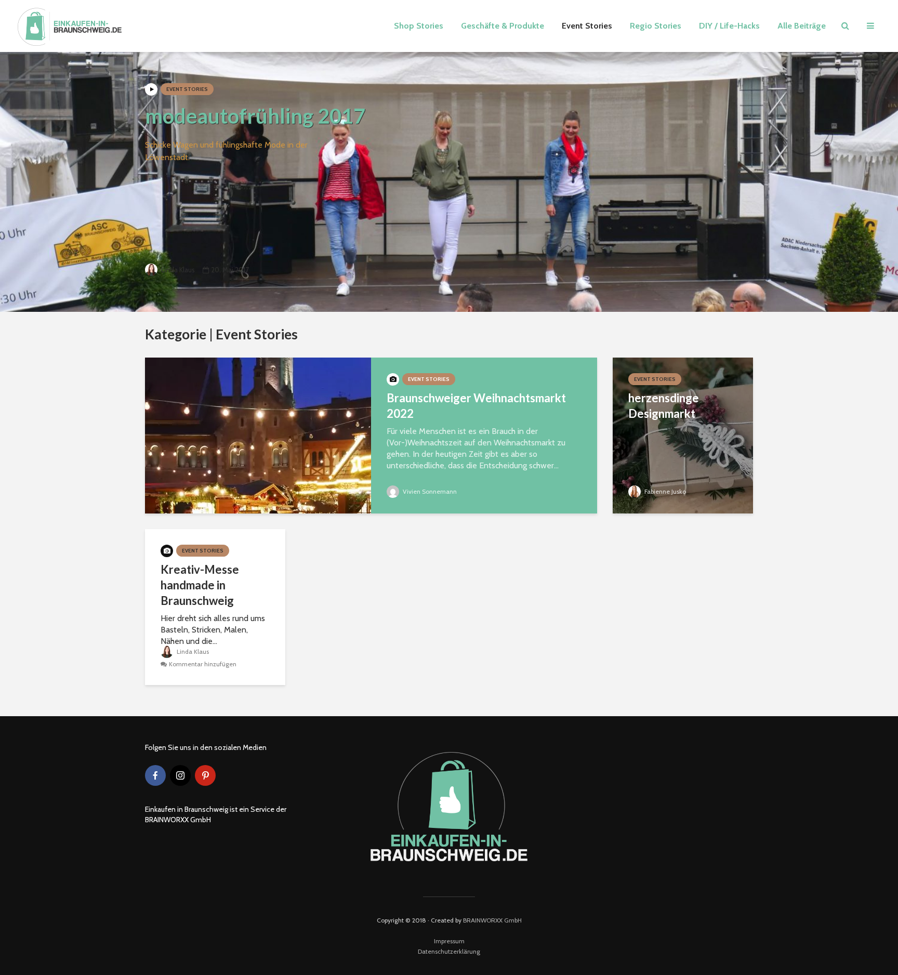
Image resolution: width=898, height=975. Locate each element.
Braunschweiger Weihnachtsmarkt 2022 (476, 405)
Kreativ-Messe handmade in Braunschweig (200, 585)
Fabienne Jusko (664, 491)
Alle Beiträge (801, 26)
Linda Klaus (177, 270)
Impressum (449, 941)
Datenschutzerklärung (449, 951)
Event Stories (587, 26)
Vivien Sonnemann (429, 491)
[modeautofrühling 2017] (449, 182)
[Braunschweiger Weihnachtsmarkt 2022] (258, 435)
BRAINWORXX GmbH (492, 920)
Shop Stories (418, 26)
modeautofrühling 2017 (255, 115)
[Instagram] (180, 775)
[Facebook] (155, 775)
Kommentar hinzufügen (202, 664)
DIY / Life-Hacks (729, 26)
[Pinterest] (205, 775)
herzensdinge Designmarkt (663, 405)
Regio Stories (655, 26)
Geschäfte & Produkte (502, 26)
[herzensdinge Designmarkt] (683, 435)
